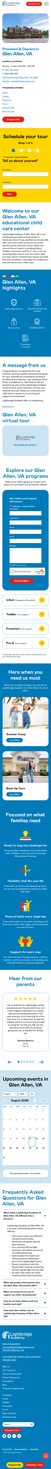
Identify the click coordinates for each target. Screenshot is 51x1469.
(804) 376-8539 (11, 70)
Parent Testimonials (11, 1374)
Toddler (5, 96)
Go (32, 1094)
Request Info (15, 1464)
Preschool (6, 100)
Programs (7, 1395)
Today (44, 1100)
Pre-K (4, 104)
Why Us (6, 1366)
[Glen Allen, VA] (11, 3)
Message (12, 546)
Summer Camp (8, 107)
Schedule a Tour (34, 1464)
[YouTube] (4, 1436)
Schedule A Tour (34, 4)
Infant (4, 92)
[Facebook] (14, 1436)
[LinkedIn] (19, 1436)
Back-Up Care (8, 111)
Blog (4, 1384)
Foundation (7, 1381)
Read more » (8, 406)
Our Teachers (9, 1370)
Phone (11, 527)
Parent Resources (11, 1377)
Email (12, 537)
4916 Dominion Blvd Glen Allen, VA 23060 (20, 77)
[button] (18, 1062)
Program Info (13, 119)
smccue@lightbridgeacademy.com (18, 1347)
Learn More (14, 740)
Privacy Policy (7, 1449)
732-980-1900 (9, 1360)
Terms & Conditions (21, 1449)
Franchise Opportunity (13, 1388)
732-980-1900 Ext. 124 (13, 1350)
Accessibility (34, 1449)
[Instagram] (9, 1436)
